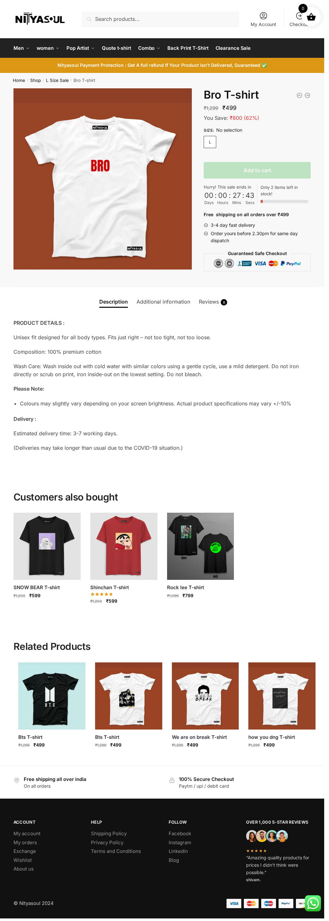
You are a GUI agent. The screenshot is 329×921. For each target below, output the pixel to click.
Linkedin (178, 851)
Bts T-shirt (30, 737)
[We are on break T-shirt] (205, 696)
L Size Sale (57, 80)
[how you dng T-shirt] (282, 696)
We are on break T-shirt (199, 737)
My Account (263, 24)
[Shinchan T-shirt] (123, 546)
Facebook (180, 833)
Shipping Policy (109, 833)
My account (26, 833)
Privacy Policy (107, 842)
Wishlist (22, 860)
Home (19, 80)
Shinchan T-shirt (109, 587)
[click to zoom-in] (104, 179)
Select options (47, 609)
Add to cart (257, 170)
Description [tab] (113, 301)
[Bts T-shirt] (51, 696)
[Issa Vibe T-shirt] (307, 95)
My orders (25, 842)
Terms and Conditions (116, 851)
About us (23, 869)
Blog (174, 860)
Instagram (180, 842)
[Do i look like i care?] (299, 95)
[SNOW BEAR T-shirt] (47, 546)
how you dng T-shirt (271, 737)
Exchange (24, 851)
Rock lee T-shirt (185, 587)
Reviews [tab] (212, 301)
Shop (35, 80)
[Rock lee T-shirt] (200, 546)
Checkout (299, 24)
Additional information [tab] (163, 301)
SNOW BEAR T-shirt (36, 587)
